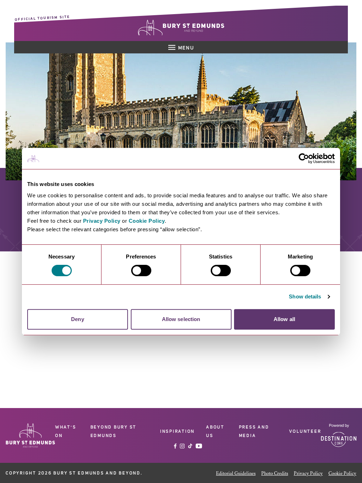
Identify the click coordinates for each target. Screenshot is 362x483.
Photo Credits (274, 473)
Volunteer (305, 431)
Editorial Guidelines (236, 473)
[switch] (141, 270)
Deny (77, 319)
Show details (305, 296)
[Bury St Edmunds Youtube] (198, 446)
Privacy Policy (102, 221)
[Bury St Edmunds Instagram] (182, 446)
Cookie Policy (147, 221)
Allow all (284, 319)
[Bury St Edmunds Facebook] (175, 446)
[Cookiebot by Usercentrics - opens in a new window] (304, 158)
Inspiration (177, 431)
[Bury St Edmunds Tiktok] (190, 446)
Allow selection (181, 319)
